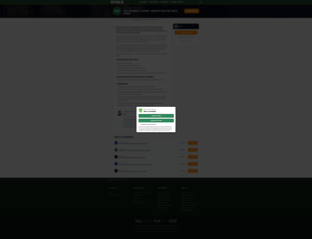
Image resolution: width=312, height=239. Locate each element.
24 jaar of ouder (156, 115)
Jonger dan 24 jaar (156, 120)
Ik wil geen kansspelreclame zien (148, 124)
